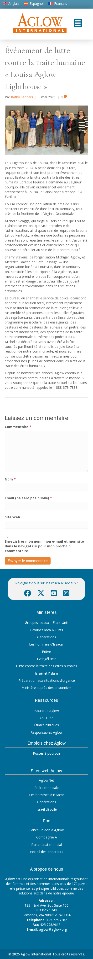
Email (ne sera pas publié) (28, 498)
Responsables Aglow (46, 732)
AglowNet (46, 780)
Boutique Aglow (46, 710)
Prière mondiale (46, 787)
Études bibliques (46, 725)
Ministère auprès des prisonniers (46, 687)
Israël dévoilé (46, 809)
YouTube (46, 718)
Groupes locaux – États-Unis (46, 622)
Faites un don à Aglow (46, 830)
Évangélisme (46, 658)
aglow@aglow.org (53, 929)
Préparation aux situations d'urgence (46, 680)
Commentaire (18, 426)
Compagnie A (46, 837)
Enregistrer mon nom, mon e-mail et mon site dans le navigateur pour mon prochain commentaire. (44, 546)
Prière (46, 651)
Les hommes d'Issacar (46, 644)
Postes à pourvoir (46, 753)
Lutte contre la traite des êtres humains (46, 666)
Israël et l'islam (46, 673)
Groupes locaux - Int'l (46, 630)
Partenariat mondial (46, 844)
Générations (46, 637)
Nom (10, 479)
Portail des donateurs (46, 851)
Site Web (12, 517)
